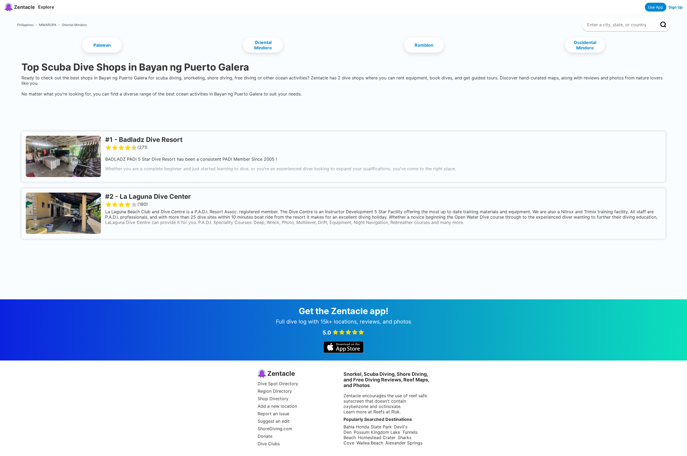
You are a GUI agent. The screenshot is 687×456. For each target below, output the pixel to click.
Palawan (102, 45)
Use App (655, 7)
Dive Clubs (269, 443)
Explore (46, 7)
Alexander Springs (403, 443)
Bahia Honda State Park (368, 426)
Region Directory (275, 391)
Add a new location (277, 406)
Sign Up (675, 7)
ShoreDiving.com (275, 428)
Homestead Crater (377, 437)
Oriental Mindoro (263, 45)
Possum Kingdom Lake (377, 432)
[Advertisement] (343, 113)
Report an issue (273, 413)
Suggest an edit (274, 421)
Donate (265, 436)
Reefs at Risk (386, 411)
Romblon (424, 45)
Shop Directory (273, 398)
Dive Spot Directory (278, 383)
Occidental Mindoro (585, 45)
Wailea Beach (369, 443)
